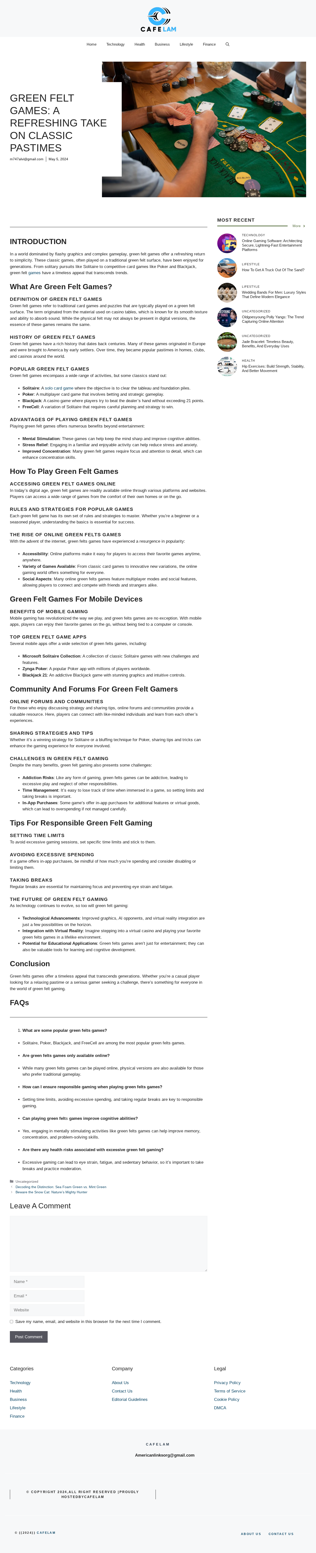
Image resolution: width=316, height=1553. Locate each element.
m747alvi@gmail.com (26, 159)
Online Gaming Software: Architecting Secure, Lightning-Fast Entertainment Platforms (272, 245)
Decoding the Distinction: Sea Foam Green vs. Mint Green (61, 1187)
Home (92, 44)
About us (251, 1534)
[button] (227, 44)
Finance (209, 44)
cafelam (46, 1533)
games (35, 272)
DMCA (220, 1408)
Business (162, 44)
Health (140, 44)
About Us (120, 1382)
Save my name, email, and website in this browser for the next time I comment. (88, 1321)
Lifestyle (186, 44)
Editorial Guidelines (130, 1399)
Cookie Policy (226, 1399)
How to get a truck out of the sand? (273, 270)
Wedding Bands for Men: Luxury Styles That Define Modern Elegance (274, 294)
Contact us (281, 1534)
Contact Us (122, 1391)
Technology (115, 44)
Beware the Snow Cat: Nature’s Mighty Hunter (51, 1192)
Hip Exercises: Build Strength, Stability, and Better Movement (273, 368)
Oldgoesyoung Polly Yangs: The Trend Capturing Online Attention (273, 319)
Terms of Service (229, 1391)
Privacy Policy (227, 1382)
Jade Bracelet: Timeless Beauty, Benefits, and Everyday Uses (268, 343)
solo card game (59, 388)
